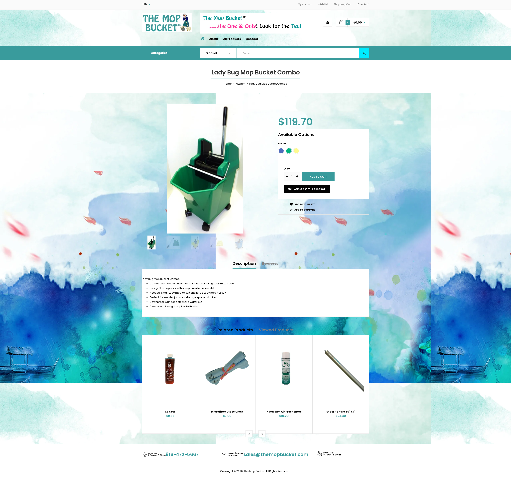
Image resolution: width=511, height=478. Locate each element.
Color (282, 143)
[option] (207, 168)
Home (228, 84)
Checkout (363, 4)
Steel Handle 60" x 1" (340, 412)
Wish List (323, 4)
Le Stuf (170, 412)
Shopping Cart (343, 4)
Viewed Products (276, 330)
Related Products (235, 330)
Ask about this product (309, 189)
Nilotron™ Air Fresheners (284, 412)
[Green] (289, 151)
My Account (305, 4)
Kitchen (240, 84)
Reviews (270, 263)
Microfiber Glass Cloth (227, 412)
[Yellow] (296, 151)
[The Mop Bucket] (167, 31)
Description (244, 263)
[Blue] (281, 151)
